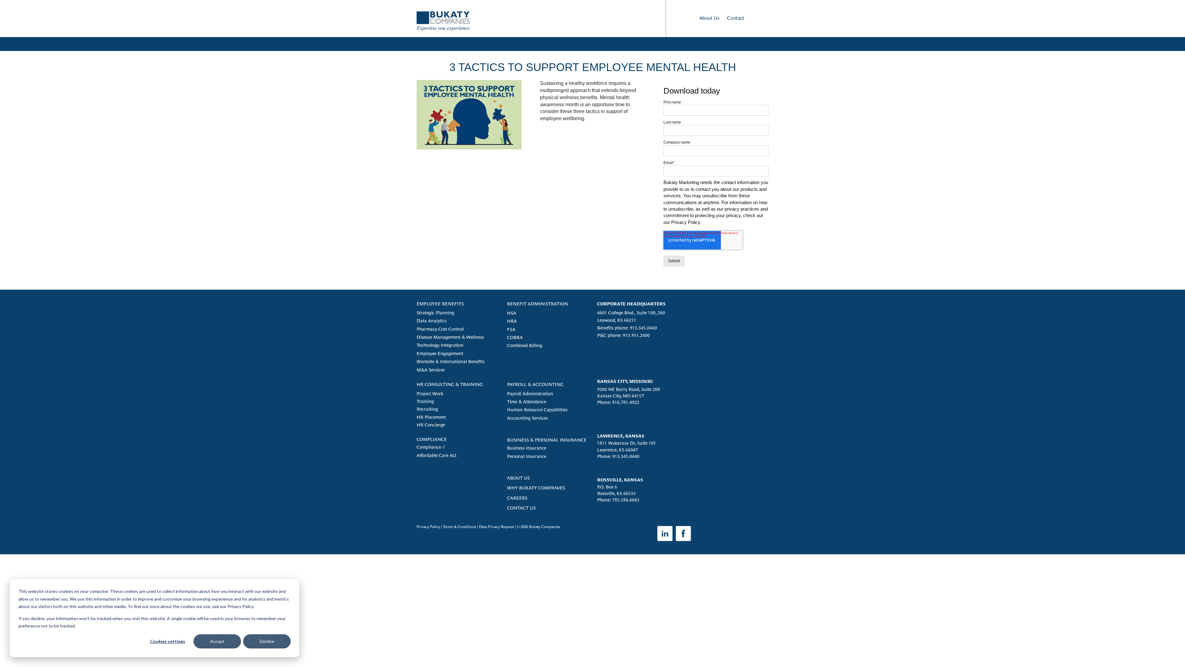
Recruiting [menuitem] (427, 409)
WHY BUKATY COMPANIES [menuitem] (536, 487)
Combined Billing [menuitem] (524, 345)
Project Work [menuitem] (430, 393)
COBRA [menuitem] (515, 337)
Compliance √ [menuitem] (431, 447)
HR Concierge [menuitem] (431, 424)
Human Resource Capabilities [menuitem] (537, 409)
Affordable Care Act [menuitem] (436, 455)
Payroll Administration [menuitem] (530, 393)
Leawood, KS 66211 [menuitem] (616, 320)
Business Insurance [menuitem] (526, 448)
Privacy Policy (428, 527)
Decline (267, 641)
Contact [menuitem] (735, 18)
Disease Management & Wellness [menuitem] (450, 337)
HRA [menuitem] (512, 321)
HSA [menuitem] (511, 313)
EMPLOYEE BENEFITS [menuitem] (440, 303)
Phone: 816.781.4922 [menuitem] (618, 402)
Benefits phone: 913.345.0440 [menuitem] (627, 327)
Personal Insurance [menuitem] (526, 456)
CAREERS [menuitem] (517, 498)
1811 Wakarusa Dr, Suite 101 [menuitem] (626, 443)
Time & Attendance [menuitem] (526, 401)
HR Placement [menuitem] (431, 417)
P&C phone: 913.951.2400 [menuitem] (623, 335)
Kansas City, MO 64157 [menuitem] (620, 395)
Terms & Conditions (459, 527)
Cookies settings (167, 641)
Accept (217, 641)
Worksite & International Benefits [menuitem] (450, 361)
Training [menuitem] (425, 401)
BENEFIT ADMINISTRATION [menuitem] (537, 303)
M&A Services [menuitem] (431, 369)
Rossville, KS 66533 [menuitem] (616, 493)
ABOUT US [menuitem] (518, 477)
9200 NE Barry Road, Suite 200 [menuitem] (628, 389)
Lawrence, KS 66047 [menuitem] (617, 449)
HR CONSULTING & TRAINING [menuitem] (450, 384)
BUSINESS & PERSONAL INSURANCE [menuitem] (547, 440)
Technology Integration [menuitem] (440, 345)
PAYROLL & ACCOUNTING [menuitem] (535, 384)
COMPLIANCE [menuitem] (432, 439)
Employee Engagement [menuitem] (440, 353)
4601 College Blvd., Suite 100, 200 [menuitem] (631, 312)
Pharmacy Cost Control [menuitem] (440, 329)
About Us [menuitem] (709, 18)
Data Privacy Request (496, 527)
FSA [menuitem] (511, 329)
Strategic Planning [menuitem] (435, 312)
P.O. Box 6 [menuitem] (607, 486)
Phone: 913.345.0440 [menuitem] (618, 456)
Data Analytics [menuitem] (432, 320)
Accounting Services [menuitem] (527, 418)
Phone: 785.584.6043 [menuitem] (618, 499)
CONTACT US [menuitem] (521, 507)
